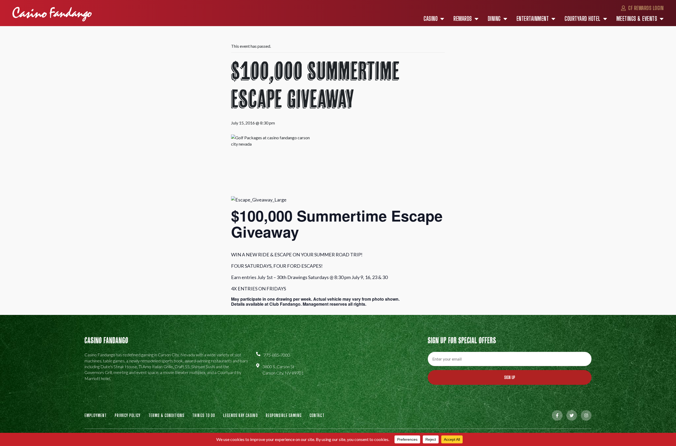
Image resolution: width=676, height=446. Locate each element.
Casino (431, 19)
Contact (317, 415)
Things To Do (203, 415)
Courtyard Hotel (582, 19)
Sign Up (509, 377)
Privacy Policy (127, 415)
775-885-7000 (277, 354)
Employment (95, 415)
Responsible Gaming (284, 415)
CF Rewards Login (645, 8)
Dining (494, 19)
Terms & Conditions (166, 415)
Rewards (462, 19)
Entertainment (533, 19)
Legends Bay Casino (240, 415)
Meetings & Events (636, 19)
